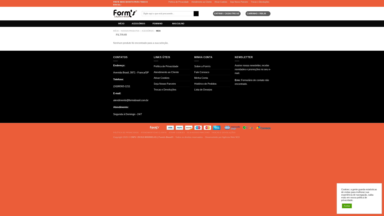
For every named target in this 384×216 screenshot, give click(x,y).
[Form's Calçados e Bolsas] (125, 13)
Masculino (178, 23)
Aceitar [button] (347, 206)
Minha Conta (201, 78)
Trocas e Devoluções (260, 2)
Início (121, 23)
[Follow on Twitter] (266, 5)
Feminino (157, 23)
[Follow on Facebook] (261, 5)
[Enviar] (196, 13)
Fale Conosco (201, 72)
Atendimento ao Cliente (201, 2)
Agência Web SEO (231, 137)
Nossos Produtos (130, 31)
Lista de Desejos (203, 89)
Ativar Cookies (220, 2)
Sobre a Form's (202, 66)
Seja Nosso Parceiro (239, 2)
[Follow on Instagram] (263, 5)
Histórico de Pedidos (205, 83)
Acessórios (138, 23)
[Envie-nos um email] (269, 5)
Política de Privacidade (178, 2)
